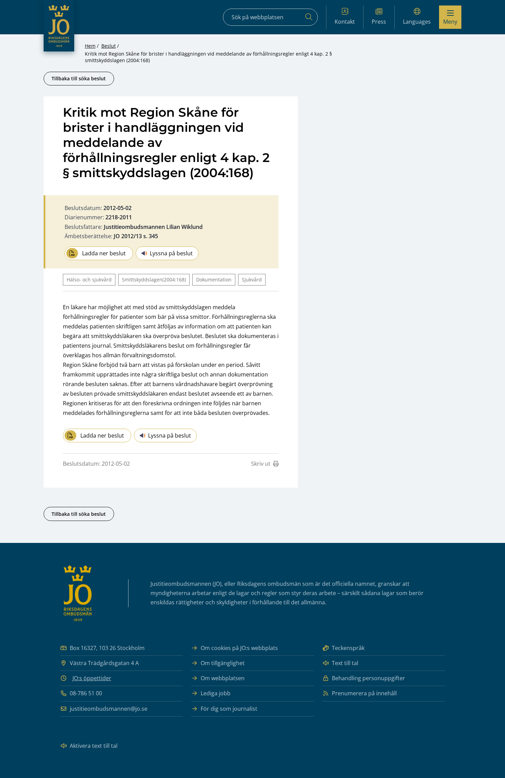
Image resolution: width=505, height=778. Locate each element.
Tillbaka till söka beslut (79, 78)
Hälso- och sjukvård (89, 279)
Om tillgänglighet (223, 663)
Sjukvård (252, 279)
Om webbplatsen (223, 678)
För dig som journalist (229, 708)
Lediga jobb (216, 693)
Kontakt (345, 21)
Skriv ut (260, 463)
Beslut (108, 46)
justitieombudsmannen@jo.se (108, 708)
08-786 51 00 (86, 693)
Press (379, 21)
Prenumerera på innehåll (364, 693)
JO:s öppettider (91, 678)
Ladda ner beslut (104, 253)
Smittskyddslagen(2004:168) (154, 279)
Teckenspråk (348, 648)
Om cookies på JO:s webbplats (239, 648)
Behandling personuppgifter (368, 678)
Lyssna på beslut (171, 253)
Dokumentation (214, 279)
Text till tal (345, 663)
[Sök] (308, 17)
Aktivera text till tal (93, 746)
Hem (90, 46)
